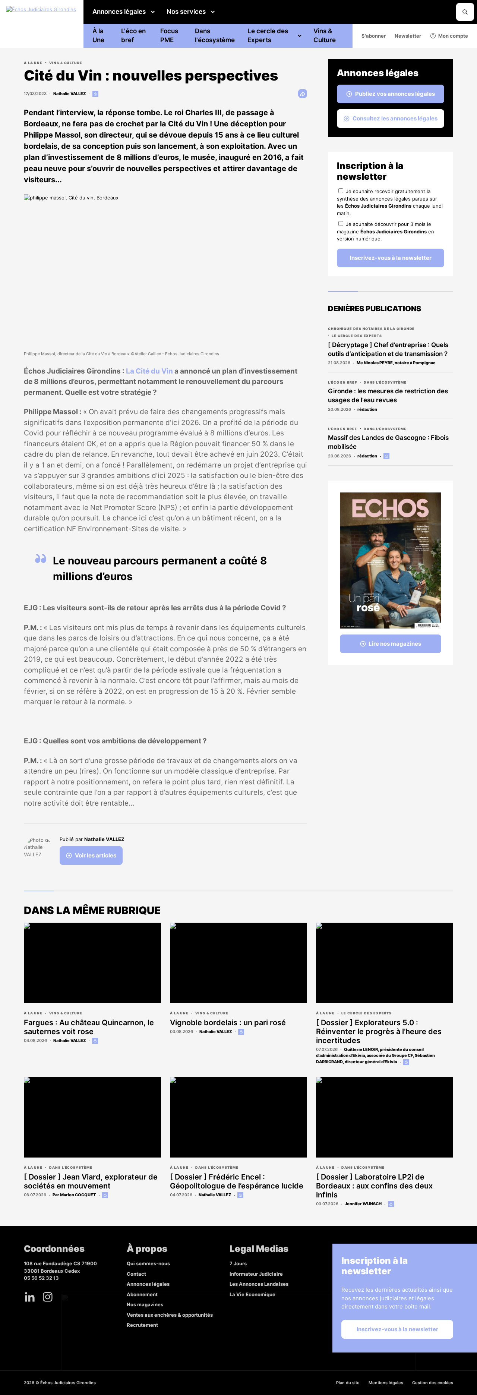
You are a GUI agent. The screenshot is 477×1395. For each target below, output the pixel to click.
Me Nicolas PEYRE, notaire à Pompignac (396, 362)
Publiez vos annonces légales (395, 93)
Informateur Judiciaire (256, 1274)
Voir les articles (95, 855)
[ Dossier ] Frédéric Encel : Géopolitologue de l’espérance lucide (236, 1181)
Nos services (186, 11)
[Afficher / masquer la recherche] (465, 12)
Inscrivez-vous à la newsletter (391, 257)
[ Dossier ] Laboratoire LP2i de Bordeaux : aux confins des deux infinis (374, 1185)
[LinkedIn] (30, 1297)
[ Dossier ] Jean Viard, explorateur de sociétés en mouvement (91, 1181)
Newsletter (408, 36)
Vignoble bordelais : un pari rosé (228, 1022)
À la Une (98, 35)
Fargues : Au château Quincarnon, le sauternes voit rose (89, 1027)
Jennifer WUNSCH (363, 1203)
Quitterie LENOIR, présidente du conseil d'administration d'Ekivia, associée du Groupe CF (370, 1052)
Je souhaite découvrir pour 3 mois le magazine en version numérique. (385, 231)
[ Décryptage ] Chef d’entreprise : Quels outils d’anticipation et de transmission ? (388, 349)
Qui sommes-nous (148, 1263)
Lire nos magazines (395, 643)
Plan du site (348, 1382)
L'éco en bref (133, 35)
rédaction (367, 409)
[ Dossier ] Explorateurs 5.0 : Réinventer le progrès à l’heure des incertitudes (379, 1031)
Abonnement (142, 1294)
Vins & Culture (324, 35)
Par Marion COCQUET (74, 1194)
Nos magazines (145, 1304)
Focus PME (169, 35)
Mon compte (453, 36)
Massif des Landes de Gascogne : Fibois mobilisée (388, 442)
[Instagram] (48, 1297)
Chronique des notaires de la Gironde (371, 329)
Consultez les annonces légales (395, 118)
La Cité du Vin (149, 371)
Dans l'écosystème (215, 35)
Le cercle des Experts (267, 35)
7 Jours (238, 1263)
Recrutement (142, 1325)
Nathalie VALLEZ (69, 93)
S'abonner (373, 36)
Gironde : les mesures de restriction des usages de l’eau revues (388, 395)
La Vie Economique (252, 1294)
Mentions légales (386, 1382)
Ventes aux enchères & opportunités (170, 1315)
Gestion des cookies (432, 1382)
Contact (136, 1274)
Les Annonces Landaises (259, 1284)
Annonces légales (119, 11)
